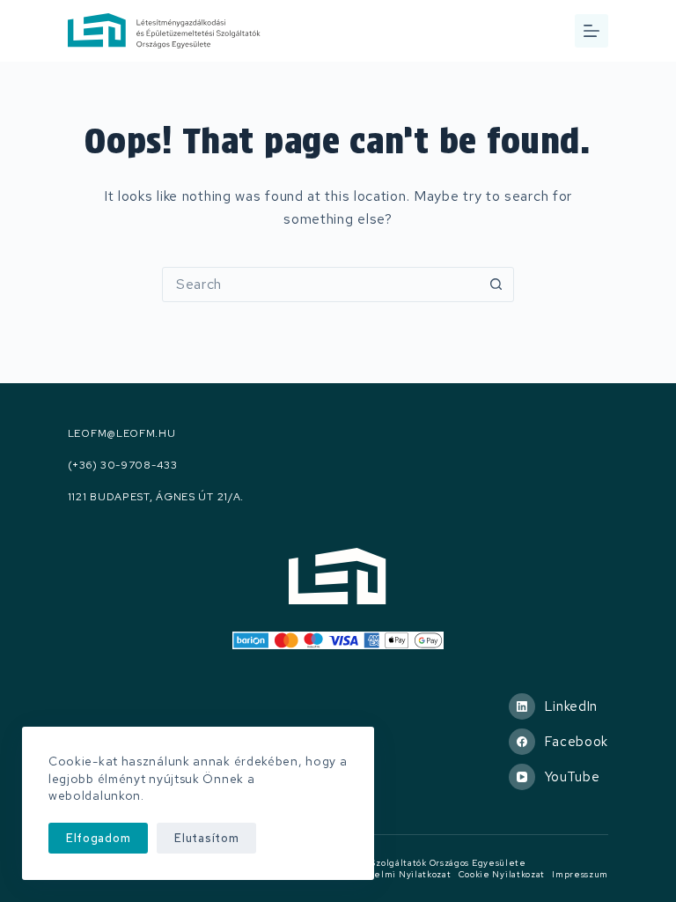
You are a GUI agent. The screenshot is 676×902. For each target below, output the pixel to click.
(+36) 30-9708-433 (123, 465)
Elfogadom (98, 838)
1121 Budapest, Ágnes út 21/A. (156, 497)
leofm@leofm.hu (122, 433)
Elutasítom (206, 838)
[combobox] (321, 284)
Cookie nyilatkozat (502, 874)
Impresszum (580, 874)
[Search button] (496, 284)
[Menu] (591, 31)
